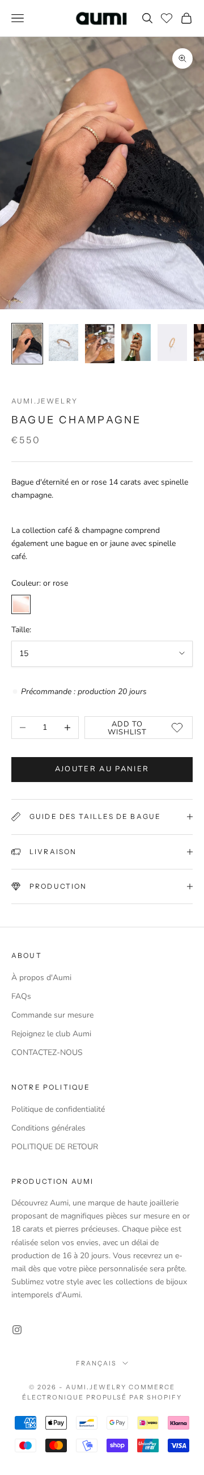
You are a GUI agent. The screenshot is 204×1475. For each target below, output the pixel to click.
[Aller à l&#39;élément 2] (63, 342)
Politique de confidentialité (58, 1109)
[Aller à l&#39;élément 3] (100, 343)
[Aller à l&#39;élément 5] (172, 342)
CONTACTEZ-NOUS (47, 1052)
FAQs (21, 996)
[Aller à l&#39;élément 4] (136, 342)
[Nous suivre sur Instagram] (17, 1329)
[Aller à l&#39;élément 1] (27, 343)
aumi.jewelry (44, 401)
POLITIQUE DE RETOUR (54, 1146)
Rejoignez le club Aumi (51, 1033)
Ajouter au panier (102, 769)
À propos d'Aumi (41, 977)
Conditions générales (48, 1128)
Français (96, 1363)
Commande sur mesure (52, 1015)
